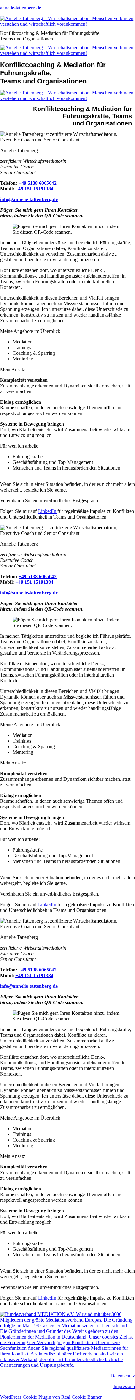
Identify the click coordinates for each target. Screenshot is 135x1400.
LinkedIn (47, 511)
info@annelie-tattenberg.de (29, 199)
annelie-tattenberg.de (20, 7)
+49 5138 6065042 (38, 183)
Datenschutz (123, 1375)
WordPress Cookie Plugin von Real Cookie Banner (51, 1397)
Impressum (124, 1386)
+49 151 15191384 (34, 188)
